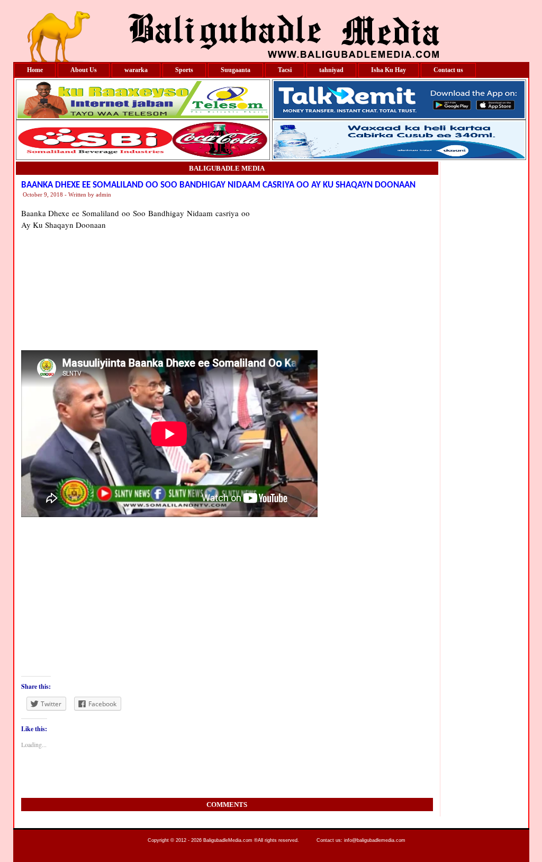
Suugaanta (235, 70)
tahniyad (331, 70)
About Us (83, 70)
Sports (184, 70)
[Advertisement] (341, 273)
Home (35, 70)
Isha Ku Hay (388, 70)
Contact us (448, 70)
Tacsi (285, 70)
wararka (136, 70)
